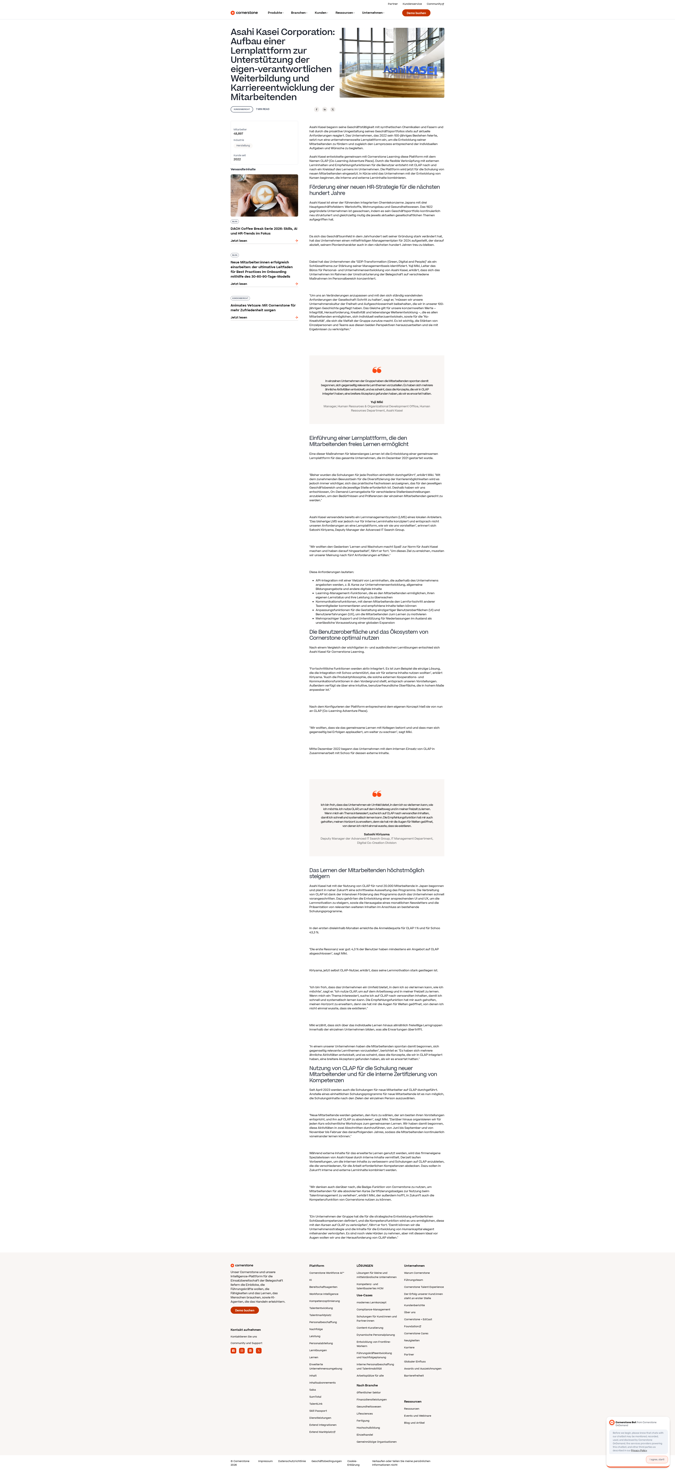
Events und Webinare (417, 1416)
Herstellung (243, 145)
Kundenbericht (242, 109)
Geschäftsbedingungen (326, 1461)
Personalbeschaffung (323, 1322)
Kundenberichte (414, 1305)
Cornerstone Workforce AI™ (326, 1273)
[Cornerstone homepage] (264, 1265)
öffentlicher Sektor (369, 1392)
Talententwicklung (321, 1308)
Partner (393, 4)
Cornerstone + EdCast (418, 1319)
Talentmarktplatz (320, 1315)
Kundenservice (412, 4)
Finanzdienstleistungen (372, 1400)
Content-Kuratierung (370, 1328)
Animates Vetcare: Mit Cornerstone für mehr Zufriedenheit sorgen (263, 297)
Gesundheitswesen (369, 1407)
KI (310, 1280)
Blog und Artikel (414, 1423)
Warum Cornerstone (417, 1273)
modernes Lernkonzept (371, 1302)
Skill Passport (318, 1411)
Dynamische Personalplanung (376, 1335)
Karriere (409, 1347)
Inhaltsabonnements (322, 1383)
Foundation (411, 1326)
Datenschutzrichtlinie (292, 1461)
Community (434, 4)
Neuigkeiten (412, 1340)
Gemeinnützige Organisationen (377, 1442)
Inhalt (313, 1376)
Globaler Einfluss (415, 1362)
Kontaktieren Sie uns (244, 1337)
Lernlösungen (318, 1350)
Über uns (410, 1312)
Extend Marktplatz (321, 1432)
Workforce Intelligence (323, 1294)
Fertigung (363, 1421)
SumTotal (315, 1397)
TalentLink (315, 1404)
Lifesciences (365, 1414)
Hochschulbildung (368, 1428)
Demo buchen (416, 13)
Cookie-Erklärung (353, 1463)
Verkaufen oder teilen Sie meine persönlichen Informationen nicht (401, 1463)
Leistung (314, 1336)
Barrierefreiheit (414, 1376)
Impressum (265, 1461)
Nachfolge (316, 1329)
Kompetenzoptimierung (324, 1301)
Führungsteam (413, 1280)
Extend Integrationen (322, 1425)
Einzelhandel (365, 1435)
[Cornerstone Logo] (244, 13)
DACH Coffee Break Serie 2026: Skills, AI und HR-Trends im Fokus (262, 176)
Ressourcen (411, 1409)
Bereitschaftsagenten (323, 1287)
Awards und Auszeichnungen (422, 1369)
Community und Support (246, 1343)
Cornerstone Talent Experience (424, 1287)
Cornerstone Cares (416, 1333)
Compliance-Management (373, 1309)
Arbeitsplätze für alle (370, 1376)
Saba (312, 1390)
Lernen (313, 1357)
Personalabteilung (321, 1343)
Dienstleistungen (320, 1418)
